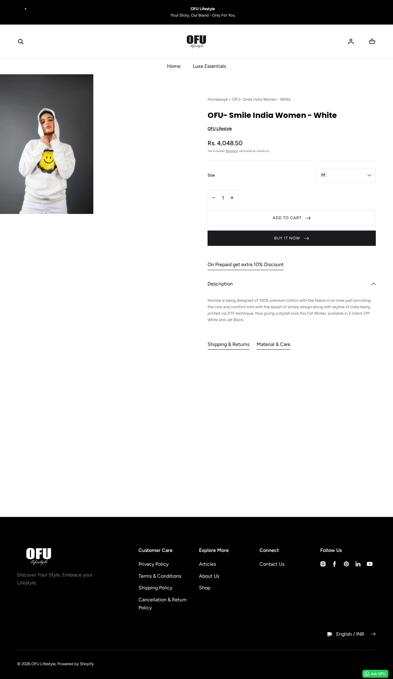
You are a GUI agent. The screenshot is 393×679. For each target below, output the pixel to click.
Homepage (218, 99)
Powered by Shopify (75, 664)
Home (174, 66)
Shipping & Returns (228, 344)
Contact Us (271, 564)
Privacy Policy (153, 564)
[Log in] (351, 41)
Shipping (232, 151)
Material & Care (273, 344)
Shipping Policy (155, 588)
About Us (209, 576)
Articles (207, 564)
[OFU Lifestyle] (196, 41)
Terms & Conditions (159, 576)
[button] (21, 41)
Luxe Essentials (209, 66)
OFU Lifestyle (43, 664)
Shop (204, 588)
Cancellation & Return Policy (162, 604)
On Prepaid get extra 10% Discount (246, 264)
